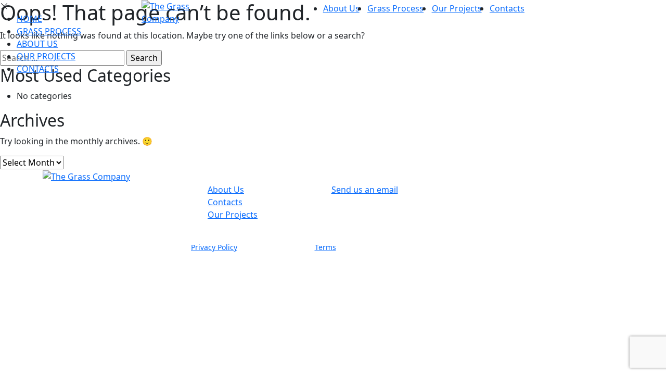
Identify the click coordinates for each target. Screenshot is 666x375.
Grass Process (395, 8)
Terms (325, 247)
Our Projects (457, 8)
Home (29, 18)
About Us (341, 8)
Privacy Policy (214, 247)
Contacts (507, 8)
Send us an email (364, 189)
